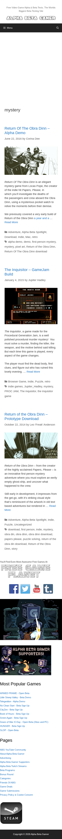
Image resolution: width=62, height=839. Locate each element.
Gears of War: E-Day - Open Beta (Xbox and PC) (24, 722)
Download (11, 237)
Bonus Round (6, 774)
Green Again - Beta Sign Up (13, 718)
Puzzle (39, 381)
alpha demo (15, 241)
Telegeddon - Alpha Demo (12, 701)
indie (39, 529)
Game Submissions (10, 790)
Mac (28, 237)
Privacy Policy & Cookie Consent (16, 795)
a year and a (42, 218)
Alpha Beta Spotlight (34, 232)
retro (35, 237)
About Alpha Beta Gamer (12, 753)
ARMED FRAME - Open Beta (14, 693)
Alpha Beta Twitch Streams (13, 766)
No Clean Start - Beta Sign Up (14, 705)
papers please (13, 539)
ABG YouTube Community (13, 749)
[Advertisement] (31, 67)
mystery (9, 246)
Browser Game (17, 381)
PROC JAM (12, 391)
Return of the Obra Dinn (40, 246)
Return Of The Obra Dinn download (26, 251)
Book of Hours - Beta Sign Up (14, 714)
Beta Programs (7, 770)
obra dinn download (40, 534)
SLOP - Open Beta (9, 730)
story (14, 548)
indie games (15, 386)
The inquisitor (28, 391)
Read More (11, 222)
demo (27, 241)
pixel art (20, 246)
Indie (21, 237)
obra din (9, 534)
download (14, 529)
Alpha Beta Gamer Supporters (15, 762)
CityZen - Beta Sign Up (11, 709)
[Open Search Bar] (57, 27)
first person (28, 529)
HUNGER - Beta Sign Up (12, 726)
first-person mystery (44, 241)
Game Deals (6, 786)
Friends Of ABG (8, 782)
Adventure (14, 232)
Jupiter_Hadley (33, 386)
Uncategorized (23, 524)
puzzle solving (31, 539)
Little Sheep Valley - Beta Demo (15, 697)
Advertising (5, 758)
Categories (5, 778)
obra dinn (21, 534)
